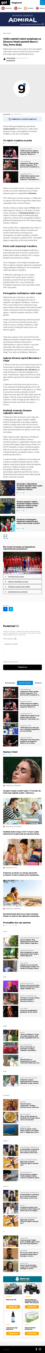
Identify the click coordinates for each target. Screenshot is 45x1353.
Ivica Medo (10, 58)
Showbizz (30, 8)
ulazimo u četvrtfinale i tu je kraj (32, 544)
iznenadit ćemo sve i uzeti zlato (31, 554)
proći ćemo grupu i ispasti (30, 539)
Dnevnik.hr (8, 8)
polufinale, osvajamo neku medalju (33, 549)
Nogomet (17, 2)
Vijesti (20, 8)
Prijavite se (22, 667)
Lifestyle (42, 8)
